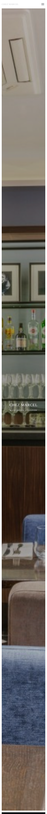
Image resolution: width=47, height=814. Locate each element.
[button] (42, 4)
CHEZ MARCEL (10, 4)
